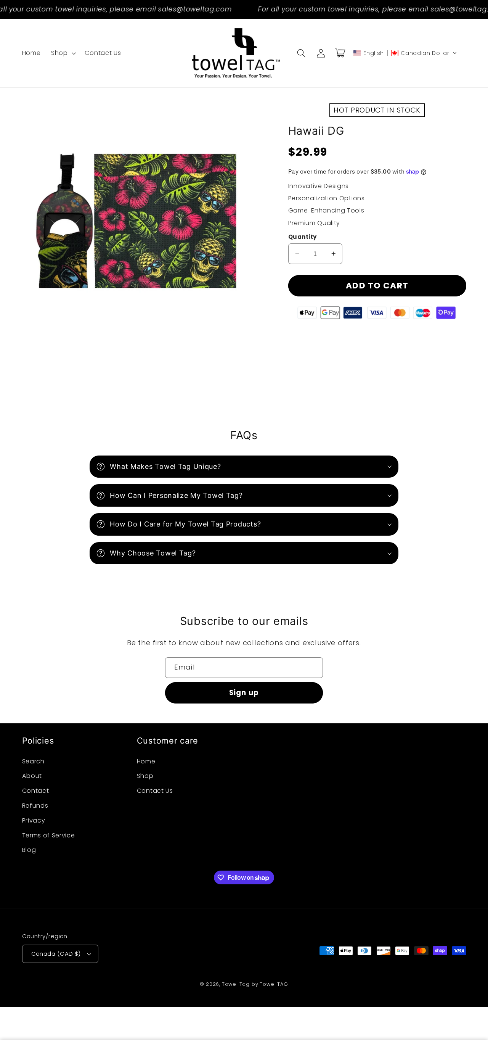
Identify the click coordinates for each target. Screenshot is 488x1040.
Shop (145, 775)
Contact (35, 790)
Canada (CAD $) (56, 954)
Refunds (35, 805)
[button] (63, 53)
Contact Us (155, 790)
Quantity (302, 237)
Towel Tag (236, 984)
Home (146, 761)
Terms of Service (48, 835)
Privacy (33, 820)
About (32, 775)
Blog (29, 849)
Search (33, 761)
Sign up (244, 692)
